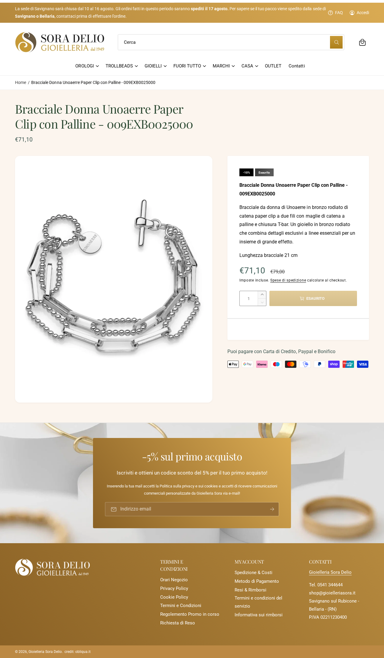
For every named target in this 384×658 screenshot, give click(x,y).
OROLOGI (84, 66)
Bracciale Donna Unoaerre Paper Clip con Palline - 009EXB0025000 (93, 82)
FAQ (339, 12)
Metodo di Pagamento (257, 581)
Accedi (363, 12)
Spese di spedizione (288, 280)
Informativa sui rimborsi (259, 615)
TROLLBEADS (119, 66)
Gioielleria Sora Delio (330, 572)
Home (20, 82)
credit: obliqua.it (77, 652)
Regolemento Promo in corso (189, 614)
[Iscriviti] (272, 509)
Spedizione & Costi (253, 572)
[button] (362, 42)
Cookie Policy (174, 597)
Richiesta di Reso (177, 623)
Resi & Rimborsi (250, 590)
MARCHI (221, 66)
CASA (247, 66)
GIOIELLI (153, 66)
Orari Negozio (174, 579)
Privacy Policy (174, 588)
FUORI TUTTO (187, 66)
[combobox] (231, 42)
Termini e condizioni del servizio (258, 602)
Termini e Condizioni (180, 605)
